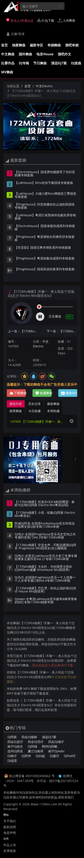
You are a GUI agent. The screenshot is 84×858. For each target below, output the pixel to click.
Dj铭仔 (12, 756)
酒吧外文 (64, 54)
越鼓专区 (36, 45)
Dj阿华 (26, 756)
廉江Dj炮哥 (35, 751)
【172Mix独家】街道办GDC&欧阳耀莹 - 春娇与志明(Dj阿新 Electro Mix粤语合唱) (45, 503)
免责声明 (9, 833)
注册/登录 (17, 34)
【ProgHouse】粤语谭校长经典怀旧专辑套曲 (45, 238)
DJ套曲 (76, 63)
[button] (9, 459)
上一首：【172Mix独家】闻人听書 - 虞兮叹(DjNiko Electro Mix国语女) (23, 331)
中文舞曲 (8, 54)
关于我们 (9, 821)
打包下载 (47, 20)
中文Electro (44, 86)
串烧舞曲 (54, 45)
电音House (45, 54)
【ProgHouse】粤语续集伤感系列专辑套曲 (45, 258)
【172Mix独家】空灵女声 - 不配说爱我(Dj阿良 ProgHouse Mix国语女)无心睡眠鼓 (45, 546)
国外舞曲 (25, 54)
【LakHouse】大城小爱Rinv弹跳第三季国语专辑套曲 (45, 195)
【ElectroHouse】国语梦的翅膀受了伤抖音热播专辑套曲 (45, 173)
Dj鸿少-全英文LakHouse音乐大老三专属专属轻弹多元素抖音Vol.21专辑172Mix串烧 (46, 557)
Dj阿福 (32, 746)
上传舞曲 (68, 20)
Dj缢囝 (12, 760)
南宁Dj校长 (15, 746)
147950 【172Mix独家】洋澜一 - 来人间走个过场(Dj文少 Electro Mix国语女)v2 (37, 421)
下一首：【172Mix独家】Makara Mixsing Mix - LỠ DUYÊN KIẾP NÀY (62, 331)
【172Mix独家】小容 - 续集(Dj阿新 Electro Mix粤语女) (45, 514)
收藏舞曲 (45, 393)
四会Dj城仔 (56, 742)
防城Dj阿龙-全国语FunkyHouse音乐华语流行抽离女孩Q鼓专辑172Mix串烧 (45, 525)
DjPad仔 (70, 756)
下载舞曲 (19, 393)
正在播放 (55, 316)
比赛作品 (8, 63)
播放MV (71, 393)
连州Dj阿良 (15, 751)
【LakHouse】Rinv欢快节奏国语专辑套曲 (44, 183)
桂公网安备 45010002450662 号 (32, 776)
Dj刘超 (40, 756)
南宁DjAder (56, 751)
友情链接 (9, 851)
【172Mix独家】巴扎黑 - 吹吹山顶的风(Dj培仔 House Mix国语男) (45, 590)
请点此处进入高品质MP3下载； (54, 665)
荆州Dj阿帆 (50, 746)
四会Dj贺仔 (15, 742)
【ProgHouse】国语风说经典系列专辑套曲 (45, 269)
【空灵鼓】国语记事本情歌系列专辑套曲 (43, 248)
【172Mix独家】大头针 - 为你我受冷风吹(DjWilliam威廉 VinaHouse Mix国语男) (43, 568)
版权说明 (9, 827)
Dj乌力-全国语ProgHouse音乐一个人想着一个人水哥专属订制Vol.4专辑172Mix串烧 (45, 579)
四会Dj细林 (29, 737)
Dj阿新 (12, 737)
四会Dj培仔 (35, 742)
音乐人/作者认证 (22, 20)
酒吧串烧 (72, 45)
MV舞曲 (7, 72)
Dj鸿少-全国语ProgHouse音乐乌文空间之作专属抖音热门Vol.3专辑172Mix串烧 (45, 536)
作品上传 (9, 845)
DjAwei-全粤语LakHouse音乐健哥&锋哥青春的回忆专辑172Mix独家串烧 (46, 600)
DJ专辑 (24, 63)
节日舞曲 (40, 63)
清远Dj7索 (59, 63)
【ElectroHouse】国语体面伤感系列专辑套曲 (45, 227)
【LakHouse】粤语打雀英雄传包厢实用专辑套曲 (45, 217)
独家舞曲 (19, 45)
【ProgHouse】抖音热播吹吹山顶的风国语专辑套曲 (45, 206)
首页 (4, 45)
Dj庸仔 (54, 756)
